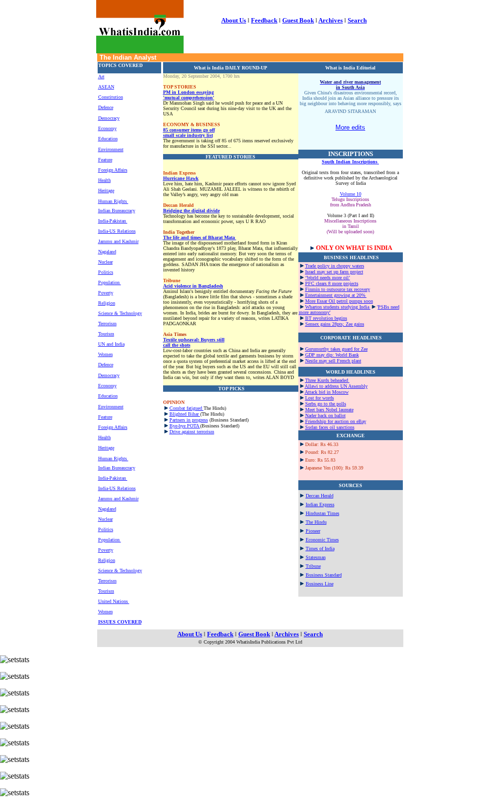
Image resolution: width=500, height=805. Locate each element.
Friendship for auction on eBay (335, 421)
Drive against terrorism (191, 431)
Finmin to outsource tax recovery (337, 289)
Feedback (264, 20)
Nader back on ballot (325, 415)
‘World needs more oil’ (327, 277)
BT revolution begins (326, 318)
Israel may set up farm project (334, 271)
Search (357, 20)
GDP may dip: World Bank (332, 355)
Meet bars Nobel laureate (329, 409)
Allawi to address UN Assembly (336, 386)
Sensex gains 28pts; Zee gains (334, 324)
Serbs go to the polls (325, 403)
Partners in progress (188, 420)
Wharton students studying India (338, 307)
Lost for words (319, 398)
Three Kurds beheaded (326, 380)
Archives (330, 20)
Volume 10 (350, 194)
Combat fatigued (186, 408)
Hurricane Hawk (181, 178)
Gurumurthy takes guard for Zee (336, 349)
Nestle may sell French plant (333, 360)
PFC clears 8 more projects (331, 283)
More (311, 301)
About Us (233, 20)
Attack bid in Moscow (327, 392)
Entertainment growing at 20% (336, 295)
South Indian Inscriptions (350, 161)
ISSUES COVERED (120, 622)
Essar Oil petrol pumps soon (345, 301)
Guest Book (298, 20)
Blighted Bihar (184, 414)
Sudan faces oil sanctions (329, 427)
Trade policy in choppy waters (334, 265)
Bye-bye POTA (184, 425)
